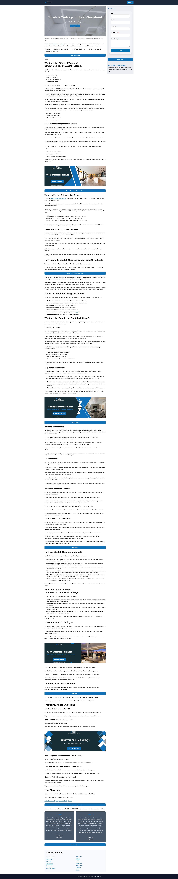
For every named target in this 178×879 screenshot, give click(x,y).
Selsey (77, 869)
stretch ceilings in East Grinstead (55, 44)
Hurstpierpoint (49, 863)
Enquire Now (75, 547)
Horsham (48, 861)
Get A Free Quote (75, 844)
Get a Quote (74, 25)
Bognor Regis (79, 865)
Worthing (78, 858)
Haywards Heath (63, 800)
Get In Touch (75, 693)
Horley (46, 800)
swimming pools (76, 312)
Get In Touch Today (75, 55)
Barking (70, 800)
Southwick (48, 866)
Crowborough (51, 800)
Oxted (57, 800)
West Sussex (79, 856)
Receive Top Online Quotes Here (75, 273)
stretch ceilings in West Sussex (58, 198)
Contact (130, 2)
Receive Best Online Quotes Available (75, 190)
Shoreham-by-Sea (50, 868)
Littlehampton (79, 863)
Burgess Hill (49, 859)
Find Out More (75, 422)
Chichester (78, 867)
